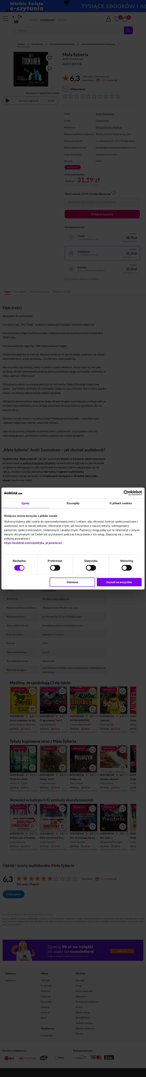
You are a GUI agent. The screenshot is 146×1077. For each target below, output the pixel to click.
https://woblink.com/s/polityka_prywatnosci (33, 542)
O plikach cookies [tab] (121, 503)
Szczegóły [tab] (73, 503)
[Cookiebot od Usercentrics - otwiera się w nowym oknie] (126, 493)
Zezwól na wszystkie (119, 582)
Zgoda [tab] (25, 503)
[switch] (55, 568)
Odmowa (72, 582)
